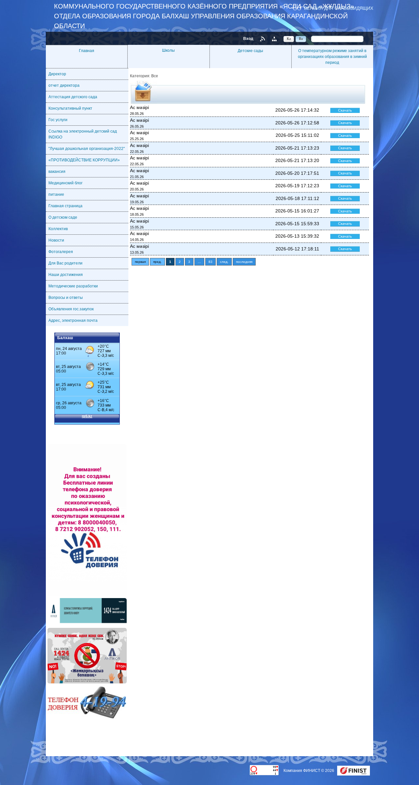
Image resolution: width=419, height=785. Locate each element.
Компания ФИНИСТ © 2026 (309, 770)
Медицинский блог (65, 183)
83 (210, 262)
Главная (86, 50)
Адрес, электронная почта (73, 320)
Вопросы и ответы (65, 297)
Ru (301, 39)
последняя (244, 262)
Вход (248, 38)
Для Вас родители (65, 263)
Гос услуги (57, 120)
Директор (57, 74)
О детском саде (62, 217)
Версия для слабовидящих (338, 8)
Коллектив (58, 229)
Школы (168, 50)
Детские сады (250, 50)
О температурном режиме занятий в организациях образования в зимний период (332, 56)
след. (224, 262)
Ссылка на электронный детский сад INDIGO (82, 134)
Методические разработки (73, 286)
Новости (56, 240)
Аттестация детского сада (72, 97)
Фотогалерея (60, 251)
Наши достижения (65, 274)
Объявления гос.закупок (71, 309)
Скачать (345, 110)
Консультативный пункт (70, 108)
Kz (289, 39)
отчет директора (64, 85)
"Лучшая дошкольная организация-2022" (86, 148)
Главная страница (65, 206)
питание (56, 194)
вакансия (56, 171)
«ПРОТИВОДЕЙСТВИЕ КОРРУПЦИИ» (84, 160)
